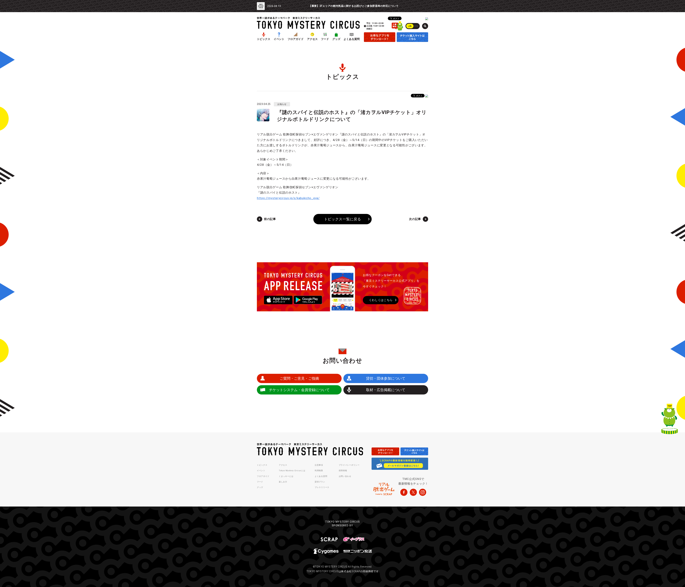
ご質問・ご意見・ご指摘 (299, 378)
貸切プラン (320, 482)
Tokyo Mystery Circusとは (292, 470)
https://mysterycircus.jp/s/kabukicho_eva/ (288, 198)
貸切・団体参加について (385, 378)
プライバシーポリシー (349, 465)
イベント (279, 39)
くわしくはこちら (381, 300)
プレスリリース (322, 487)
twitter (413, 492)
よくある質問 (352, 39)
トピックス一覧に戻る (342, 219)
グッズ (336, 39)
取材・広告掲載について (385, 390)
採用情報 (343, 470)
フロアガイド (296, 39)
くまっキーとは (286, 476)
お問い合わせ (345, 476)
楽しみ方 (283, 482)
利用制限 (319, 470)
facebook (403, 492)
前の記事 (270, 219)
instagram (422, 492)
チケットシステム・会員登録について (299, 390)
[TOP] (669, 420)
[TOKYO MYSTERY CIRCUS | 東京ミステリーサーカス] (308, 23)
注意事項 (319, 465)
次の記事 (415, 219)
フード (325, 39)
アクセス (312, 39)
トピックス (263, 39)
